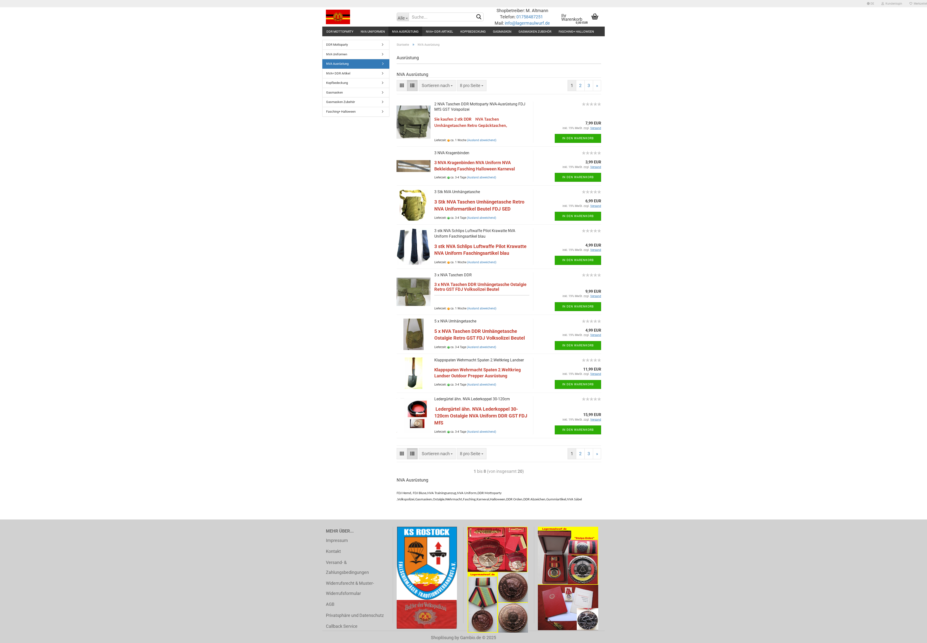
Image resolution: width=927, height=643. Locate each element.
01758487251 (530, 16)
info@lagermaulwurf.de (527, 23)
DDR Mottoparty (339, 31)
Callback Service (342, 626)
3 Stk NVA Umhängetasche (457, 192)
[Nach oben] (913, 636)
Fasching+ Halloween (576, 31)
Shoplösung (442, 637)
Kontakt (333, 551)
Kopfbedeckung (473, 31)
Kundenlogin (893, 3)
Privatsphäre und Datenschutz (355, 615)
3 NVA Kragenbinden (451, 153)
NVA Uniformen (373, 31)
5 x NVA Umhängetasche (455, 321)
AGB (330, 604)
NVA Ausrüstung (405, 31)
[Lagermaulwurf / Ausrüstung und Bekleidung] (357, 17)
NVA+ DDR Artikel (439, 31)
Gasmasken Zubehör (535, 31)
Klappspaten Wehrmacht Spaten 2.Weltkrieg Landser (479, 360)
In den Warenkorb (578, 138)
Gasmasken (502, 31)
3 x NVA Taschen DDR (453, 275)
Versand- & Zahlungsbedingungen (347, 567)
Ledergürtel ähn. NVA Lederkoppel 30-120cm (472, 399)
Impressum (337, 540)
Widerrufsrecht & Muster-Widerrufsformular (350, 588)
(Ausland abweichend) (481, 140)
